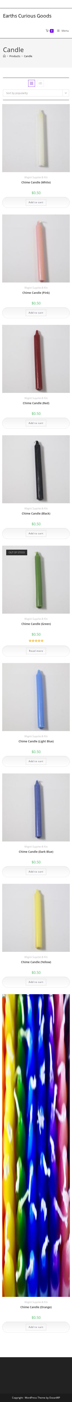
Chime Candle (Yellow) (36, 962)
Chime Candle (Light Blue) (36, 741)
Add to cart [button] (36, 202)
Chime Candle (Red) (36, 403)
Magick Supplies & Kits (36, 177)
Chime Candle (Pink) (36, 293)
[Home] (4, 56)
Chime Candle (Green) (36, 624)
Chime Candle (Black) (36, 513)
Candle (28, 56)
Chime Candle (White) (36, 182)
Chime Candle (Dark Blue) (36, 852)
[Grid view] (31, 83)
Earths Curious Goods (27, 15)
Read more (36, 651)
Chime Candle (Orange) (36, 1307)
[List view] (40, 83)
